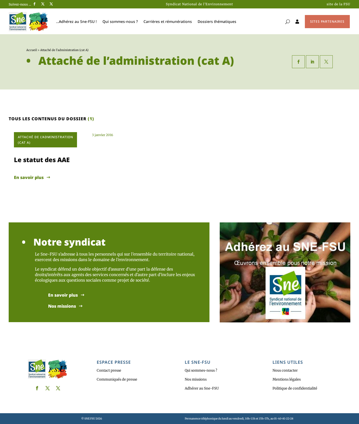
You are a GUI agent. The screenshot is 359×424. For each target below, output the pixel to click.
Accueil (31, 50)
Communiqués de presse (117, 379)
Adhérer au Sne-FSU (202, 388)
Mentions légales (287, 379)
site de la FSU (338, 4)
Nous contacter (285, 370)
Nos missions (62, 306)
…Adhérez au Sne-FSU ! (76, 21)
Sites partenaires (327, 21)
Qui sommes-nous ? (120, 21)
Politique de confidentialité (295, 388)
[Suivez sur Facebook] (34, 4)
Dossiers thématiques (217, 21)
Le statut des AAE (42, 159)
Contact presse (109, 370)
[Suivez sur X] (43, 4)
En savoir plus (29, 177)
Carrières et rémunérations (167, 21)
